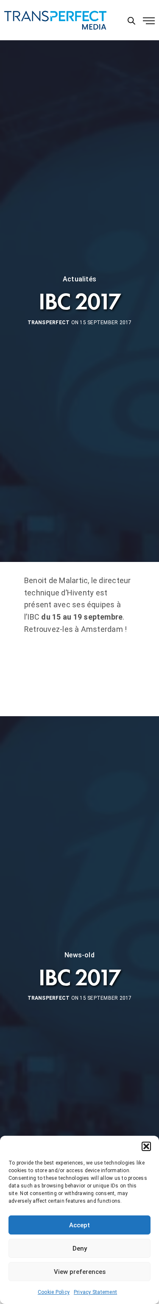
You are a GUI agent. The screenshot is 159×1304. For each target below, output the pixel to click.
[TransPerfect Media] (55, 20)
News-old (79, 955)
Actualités (79, 279)
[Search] (131, 21)
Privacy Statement (95, 1292)
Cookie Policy (54, 1292)
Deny (80, 1248)
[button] (146, 1146)
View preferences (80, 1272)
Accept (79, 1225)
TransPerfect (49, 322)
